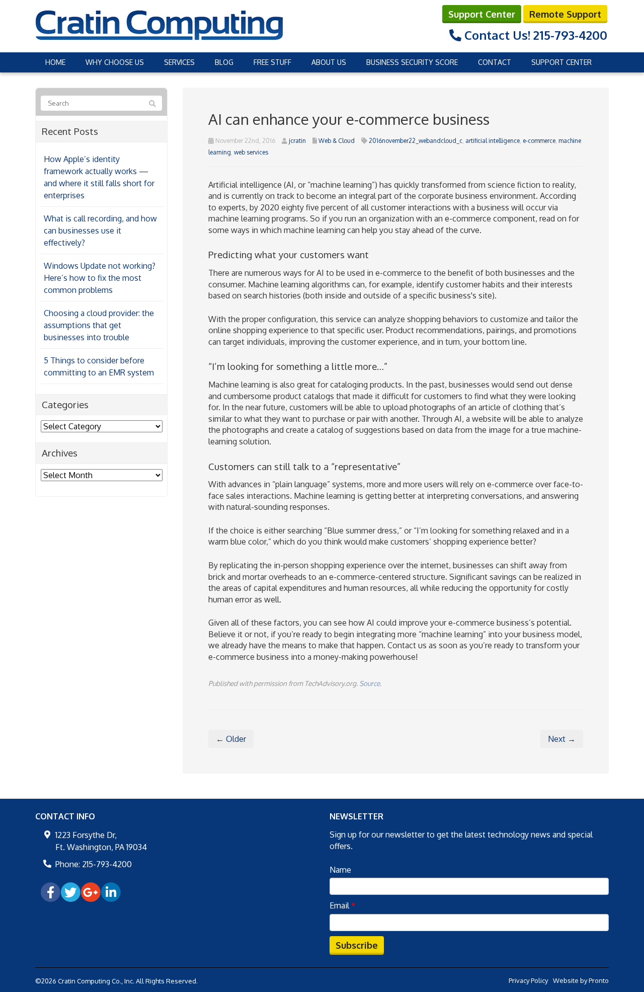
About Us (328, 62)
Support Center (481, 14)
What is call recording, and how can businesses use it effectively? (100, 230)
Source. (370, 683)
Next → (562, 739)
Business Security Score (412, 62)
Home (55, 62)
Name (340, 870)
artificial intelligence (492, 140)
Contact (494, 62)
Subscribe (357, 945)
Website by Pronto (581, 980)
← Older (231, 739)
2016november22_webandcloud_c (415, 140)
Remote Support (565, 14)
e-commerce (539, 140)
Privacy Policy (528, 980)
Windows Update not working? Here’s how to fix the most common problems (99, 278)
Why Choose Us (115, 62)
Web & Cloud (336, 140)
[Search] (152, 104)
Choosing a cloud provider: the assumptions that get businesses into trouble (99, 325)
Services (179, 62)
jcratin (297, 140)
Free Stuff (272, 62)
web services (251, 152)
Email (343, 905)
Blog (224, 62)
